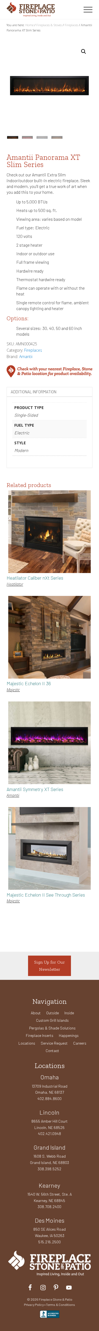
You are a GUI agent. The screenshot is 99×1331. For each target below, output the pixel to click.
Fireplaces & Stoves (49, 25)
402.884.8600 (49, 1098)
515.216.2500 (49, 1241)
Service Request (54, 1043)
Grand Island (49, 1147)
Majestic (13, 689)
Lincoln (49, 1112)
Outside (52, 1012)
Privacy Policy (34, 1304)
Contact (52, 1050)
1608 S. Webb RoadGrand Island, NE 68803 (49, 1159)
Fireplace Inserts (39, 1035)
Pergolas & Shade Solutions (52, 1028)
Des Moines (49, 1220)
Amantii (25, 356)
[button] (88, 10)
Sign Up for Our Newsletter (49, 965)
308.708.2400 (49, 1206)
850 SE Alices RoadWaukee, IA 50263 (49, 1232)
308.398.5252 (49, 1168)
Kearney (49, 1185)
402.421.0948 (49, 1133)
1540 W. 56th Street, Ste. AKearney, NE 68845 (49, 1197)
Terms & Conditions (60, 1304)
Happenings (69, 1035)
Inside (69, 1012)
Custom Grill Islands (52, 1020)
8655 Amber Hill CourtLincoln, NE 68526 (49, 1124)
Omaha (49, 1076)
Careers (79, 1043)
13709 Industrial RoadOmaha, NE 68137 (49, 1089)
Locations (26, 1043)
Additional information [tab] (33, 391)
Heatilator (15, 584)
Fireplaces (71, 25)
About (36, 1012)
